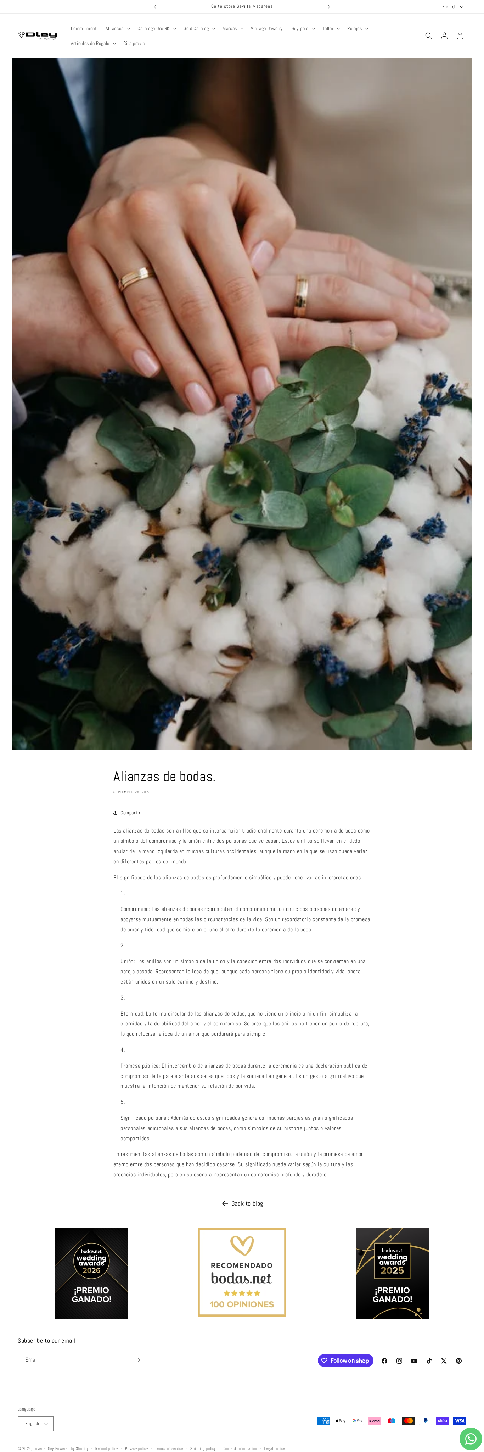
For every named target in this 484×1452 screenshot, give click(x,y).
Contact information (240, 1448)
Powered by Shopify (72, 1448)
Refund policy (106, 1448)
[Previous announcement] (155, 6)
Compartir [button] (130, 813)
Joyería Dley (44, 1448)
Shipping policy (203, 1448)
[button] (117, 28)
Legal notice (274, 1448)
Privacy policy (136, 1448)
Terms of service (169, 1448)
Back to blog (247, 1203)
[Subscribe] (137, 1360)
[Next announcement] (329, 6)
